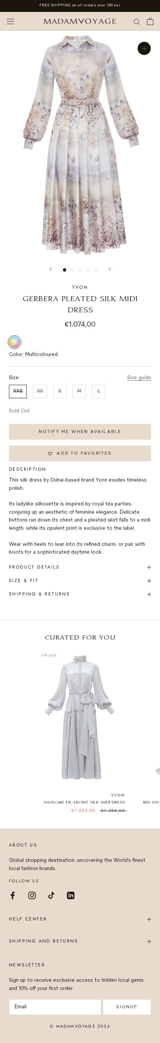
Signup (126, 1007)
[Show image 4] (88, 270)
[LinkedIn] (70, 895)
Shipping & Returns (39, 594)
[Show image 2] (72, 270)
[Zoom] (144, 48)
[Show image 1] (64, 270)
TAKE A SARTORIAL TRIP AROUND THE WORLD (80, 5)
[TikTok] (51, 895)
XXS (18, 391)
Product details (34, 567)
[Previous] (50, 269)
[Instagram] (32, 895)
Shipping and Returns (43, 941)
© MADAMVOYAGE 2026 (80, 1026)
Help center (28, 919)
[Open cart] (150, 21)
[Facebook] (12, 895)
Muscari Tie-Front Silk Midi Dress (84, 803)
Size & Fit (23, 580)
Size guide (139, 377)
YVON (80, 287)
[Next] (110, 269)
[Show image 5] (95, 270)
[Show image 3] (80, 270)
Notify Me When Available (80, 432)
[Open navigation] (10, 21)
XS (40, 391)
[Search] (137, 21)
